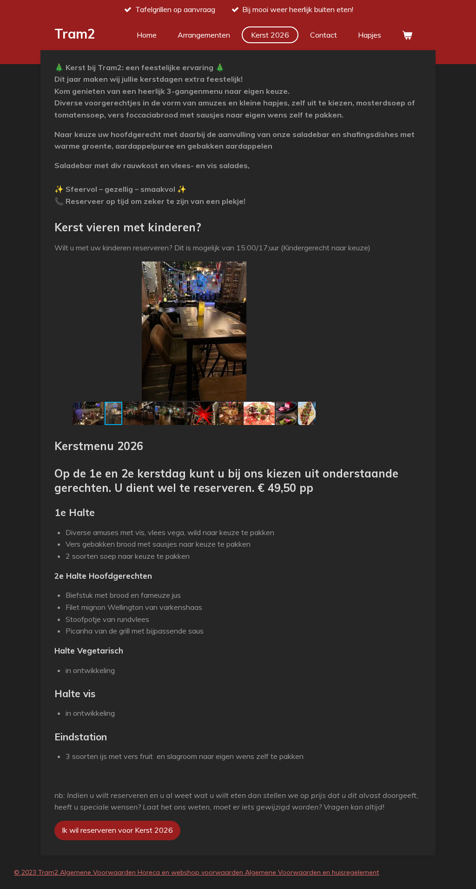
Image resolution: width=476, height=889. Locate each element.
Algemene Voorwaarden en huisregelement (312, 872)
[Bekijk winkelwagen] (407, 34)
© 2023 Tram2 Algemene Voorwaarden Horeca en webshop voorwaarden (129, 872)
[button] (324, 269)
